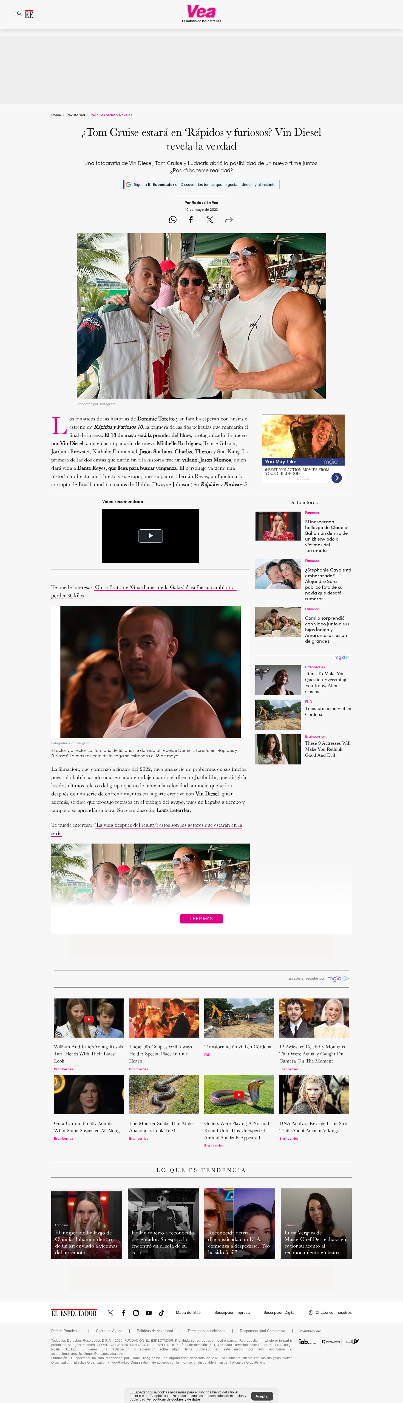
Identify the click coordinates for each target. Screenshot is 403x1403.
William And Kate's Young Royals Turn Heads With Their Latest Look (88, 1053)
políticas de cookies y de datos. (177, 1399)
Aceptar (262, 1396)
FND (207, 1054)
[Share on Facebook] (191, 220)
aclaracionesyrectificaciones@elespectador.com (87, 1354)
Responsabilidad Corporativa (262, 1331)
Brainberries (63, 1069)
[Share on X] (210, 220)
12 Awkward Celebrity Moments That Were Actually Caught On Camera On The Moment (312, 1053)
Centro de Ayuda (109, 1331)
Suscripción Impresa (232, 1312)
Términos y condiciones (206, 1331)
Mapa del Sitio (188, 1312)
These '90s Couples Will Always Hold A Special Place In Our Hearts (160, 1053)
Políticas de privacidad (155, 1331)
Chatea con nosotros (334, 1312)
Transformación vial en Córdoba (237, 1046)
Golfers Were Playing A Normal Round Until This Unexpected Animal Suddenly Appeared (236, 1130)
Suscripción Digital (279, 1312)
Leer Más (201, 918)
